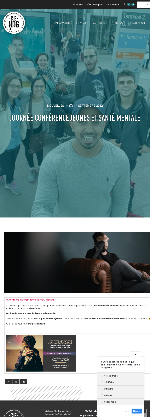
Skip (127, 411)
